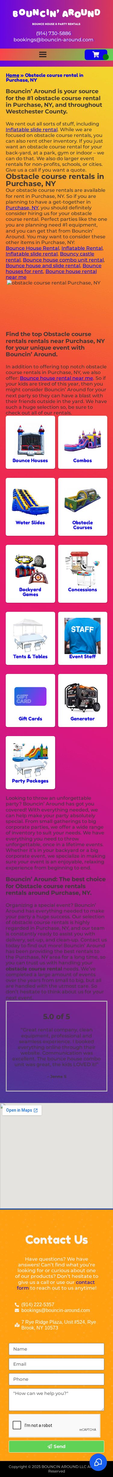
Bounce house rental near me (56, 378)
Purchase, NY (22, 208)
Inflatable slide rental (32, 129)
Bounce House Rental (32, 248)
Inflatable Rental (81, 248)
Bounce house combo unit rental (63, 260)
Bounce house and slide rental (43, 265)
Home (12, 75)
